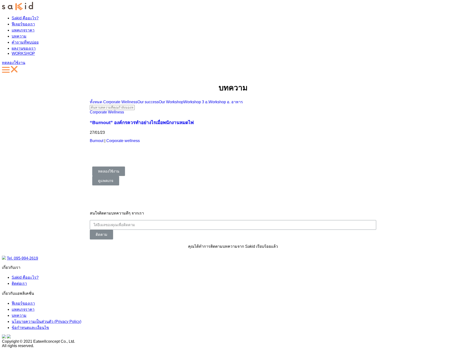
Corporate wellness (123, 141)
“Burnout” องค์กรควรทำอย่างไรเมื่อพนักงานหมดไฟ (142, 122)
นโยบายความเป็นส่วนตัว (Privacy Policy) (46, 321)
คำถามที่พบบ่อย (25, 42)
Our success (148, 102)
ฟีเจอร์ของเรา (23, 24)
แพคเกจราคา (23, 30)
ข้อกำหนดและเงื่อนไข (30, 328)
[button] (108, 171)
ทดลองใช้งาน (13, 63)
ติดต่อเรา (19, 283)
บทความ (19, 36)
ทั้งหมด (96, 102)
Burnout (96, 141)
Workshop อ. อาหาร (225, 102)
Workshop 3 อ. (195, 102)
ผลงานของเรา (24, 48)
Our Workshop (171, 102)
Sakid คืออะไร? (25, 18)
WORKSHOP (23, 53)
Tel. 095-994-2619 (22, 258)
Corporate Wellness (120, 102)
